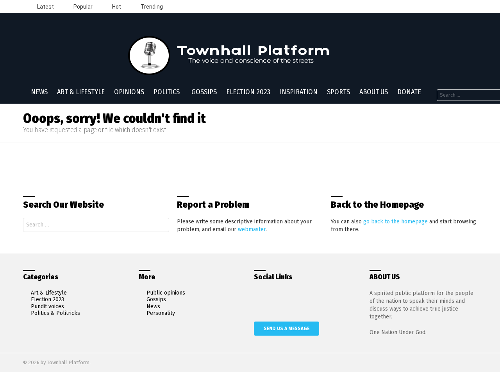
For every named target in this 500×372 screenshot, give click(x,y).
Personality (160, 313)
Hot (116, 6)
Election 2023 (248, 92)
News (39, 92)
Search (161, 226)
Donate (409, 92)
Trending (151, 6)
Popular (82, 6)
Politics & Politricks (55, 313)
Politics (167, 92)
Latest (45, 6)
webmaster (252, 229)
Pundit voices (47, 306)
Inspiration (299, 92)
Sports (338, 92)
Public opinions (165, 292)
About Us (373, 92)
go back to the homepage (395, 221)
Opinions (129, 92)
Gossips (204, 92)
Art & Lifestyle (81, 92)
